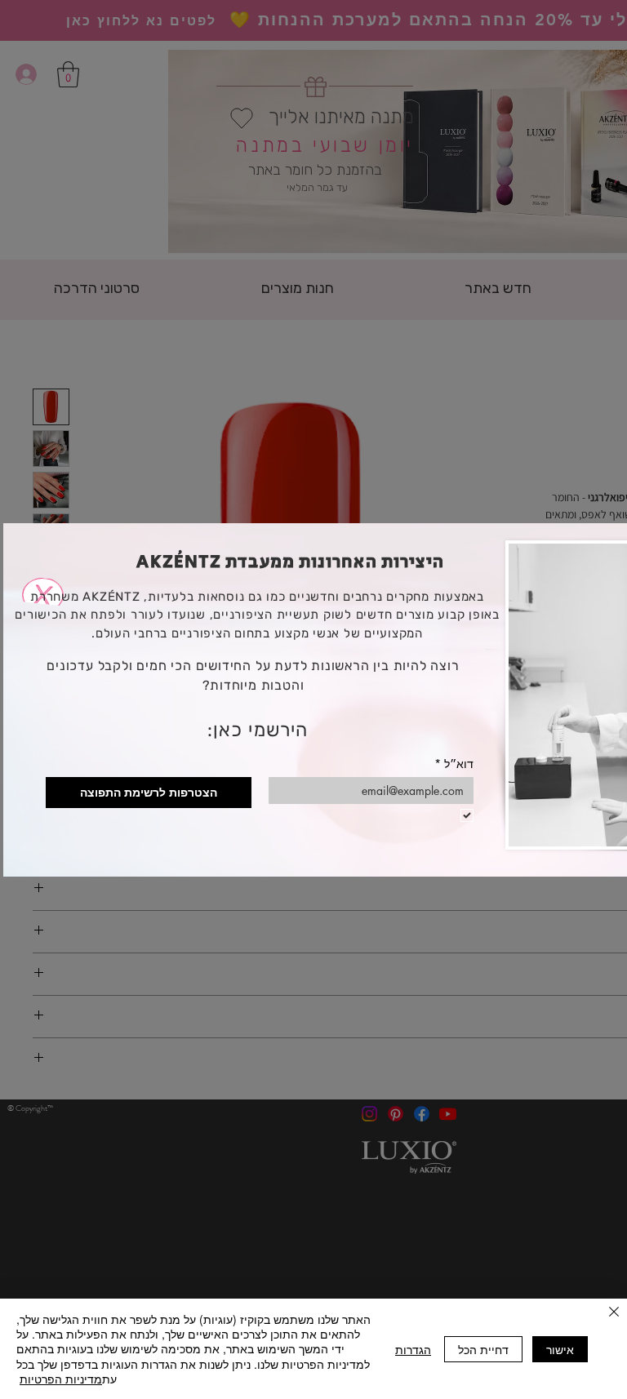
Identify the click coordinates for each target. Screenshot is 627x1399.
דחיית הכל (483, 1349)
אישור (560, 1349)
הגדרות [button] (413, 1349)
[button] (42, 558)
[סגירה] (614, 1313)
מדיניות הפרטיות (61, 1378)
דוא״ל (454, 763)
